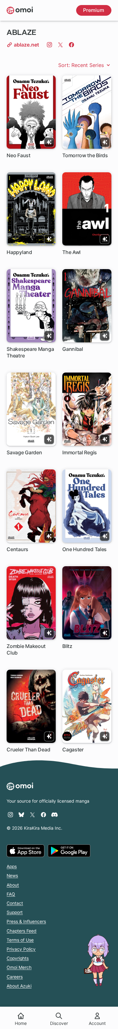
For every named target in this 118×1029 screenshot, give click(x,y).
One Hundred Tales (84, 549)
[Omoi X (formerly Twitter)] (32, 814)
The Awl (71, 252)
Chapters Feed (22, 930)
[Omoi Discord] (54, 814)
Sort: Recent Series (81, 65)
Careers (15, 976)
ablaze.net (26, 44)
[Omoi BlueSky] (21, 814)
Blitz (67, 646)
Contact (15, 903)
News (12, 875)
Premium (93, 10)
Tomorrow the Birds (85, 155)
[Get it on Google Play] (69, 850)
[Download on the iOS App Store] (25, 850)
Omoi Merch (19, 967)
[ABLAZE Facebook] (71, 44)
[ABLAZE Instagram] (49, 44)
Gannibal (72, 349)
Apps (12, 866)
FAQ (11, 894)
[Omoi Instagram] (10, 814)
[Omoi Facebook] (43, 814)
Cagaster (73, 749)
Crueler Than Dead (28, 749)
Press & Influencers (26, 921)
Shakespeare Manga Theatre (30, 352)
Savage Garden (24, 452)
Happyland (19, 252)
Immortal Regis (79, 452)
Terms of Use (20, 940)
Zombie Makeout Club (26, 649)
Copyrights (18, 958)
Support (15, 912)
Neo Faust (18, 155)
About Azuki (19, 985)
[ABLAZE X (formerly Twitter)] (60, 44)
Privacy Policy (21, 949)
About (13, 885)
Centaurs (17, 549)
